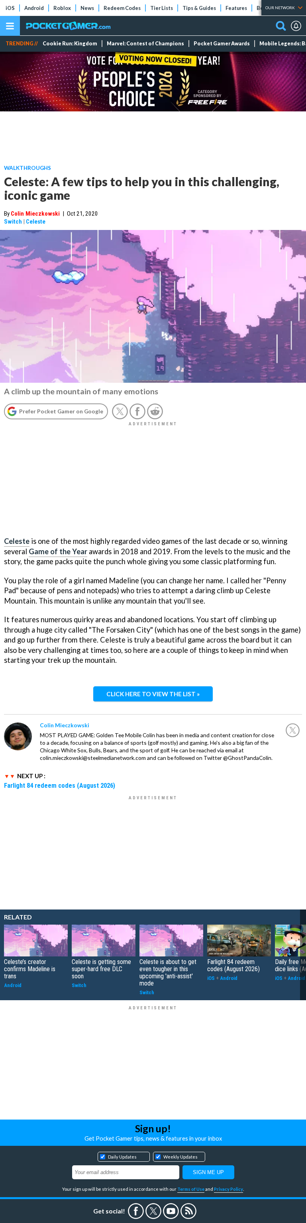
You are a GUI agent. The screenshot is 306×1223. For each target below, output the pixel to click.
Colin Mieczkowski (35, 213)
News (87, 8)
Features (236, 8)
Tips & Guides (199, 8)
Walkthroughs (27, 167)
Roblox (62, 8)
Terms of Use (190, 1189)
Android (34, 8)
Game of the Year (58, 551)
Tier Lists (161, 8)
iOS (10, 8)
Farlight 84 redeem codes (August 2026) (59, 785)
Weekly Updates (180, 1156)
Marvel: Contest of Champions (145, 44)
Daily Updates (122, 1156)
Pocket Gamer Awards (222, 44)
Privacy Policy (228, 1189)
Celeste (35, 221)
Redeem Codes (122, 8)
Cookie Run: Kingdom (70, 44)
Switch (13, 221)
